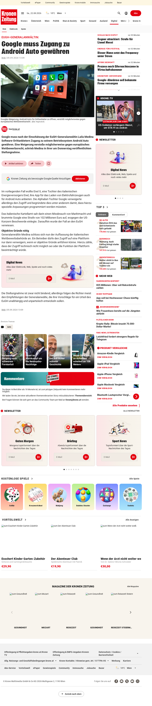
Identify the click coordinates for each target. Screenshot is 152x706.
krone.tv (137, 21)
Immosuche (95, 3)
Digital (114, 21)
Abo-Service (10, 668)
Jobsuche (108, 3)
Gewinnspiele (65, 3)
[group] (12, 351)
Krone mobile (80, 3)
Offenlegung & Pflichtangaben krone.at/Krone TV (26, 653)
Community (50, 3)
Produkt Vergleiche (113, 348)
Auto (9, 327)
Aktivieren (80, 179)
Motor (123, 21)
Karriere (127, 661)
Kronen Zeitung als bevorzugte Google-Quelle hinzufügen (48, 178)
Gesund (92, 21)
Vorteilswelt (25, 3)
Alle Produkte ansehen (125, 405)
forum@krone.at (73, 400)
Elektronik (14, 29)
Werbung (116, 661)
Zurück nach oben (71, 694)
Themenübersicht (83, 395)
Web (4, 29)
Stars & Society (70, 21)
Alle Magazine (133, 586)
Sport (82, 21)
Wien (47, 21)
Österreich (36, 21)
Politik (56, 21)
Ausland (103, 21)
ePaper (38, 3)
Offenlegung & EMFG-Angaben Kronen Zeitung (71, 653)
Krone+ (24, 21)
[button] (129, 21)
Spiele (23, 29)
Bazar (119, 3)
